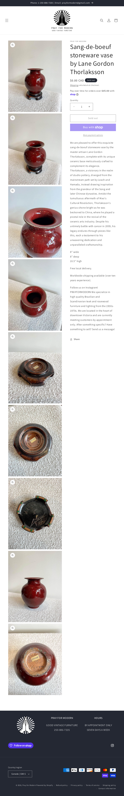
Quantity (74, 100)
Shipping (74, 85)
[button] (6, 20)
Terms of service (92, 785)
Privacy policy (77, 785)
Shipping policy (109, 785)
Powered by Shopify (44, 785)
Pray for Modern (29, 785)
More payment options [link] (93, 135)
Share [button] (77, 339)
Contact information (107, 788)
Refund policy (61, 785)
